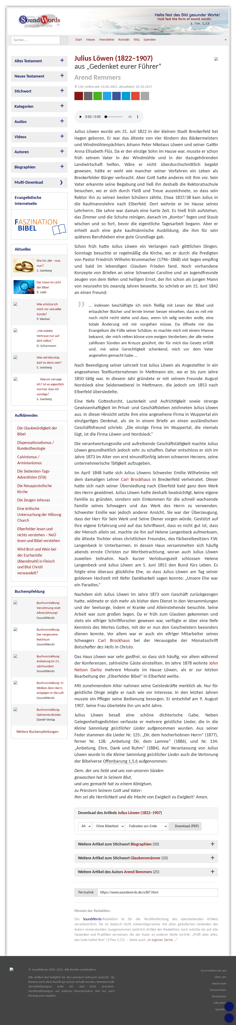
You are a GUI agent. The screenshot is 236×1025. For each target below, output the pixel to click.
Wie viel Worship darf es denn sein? (49, 362)
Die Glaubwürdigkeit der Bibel (37, 431)
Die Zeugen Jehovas (33, 500)
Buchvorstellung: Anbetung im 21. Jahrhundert (48, 664)
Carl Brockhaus (135, 479)
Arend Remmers (138, 872)
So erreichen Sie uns (213, 970)
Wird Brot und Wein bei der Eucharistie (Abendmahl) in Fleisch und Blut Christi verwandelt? (36, 561)
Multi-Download (29, 182)
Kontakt (124, 40)
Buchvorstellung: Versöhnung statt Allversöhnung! (49, 610)
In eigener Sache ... (162, 940)
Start (78, 40)
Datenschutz (218, 990)
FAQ (136, 40)
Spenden (150, 40)
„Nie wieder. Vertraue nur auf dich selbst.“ (48, 338)
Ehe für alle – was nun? (48, 266)
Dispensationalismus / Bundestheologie (35, 446)
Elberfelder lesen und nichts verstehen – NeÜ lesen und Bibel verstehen (38, 535)
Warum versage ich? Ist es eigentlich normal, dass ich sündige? (50, 389)
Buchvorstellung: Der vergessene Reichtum (48, 637)
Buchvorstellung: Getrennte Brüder (49, 715)
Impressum (219, 983)
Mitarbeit (220, 1003)
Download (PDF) (186, 826)
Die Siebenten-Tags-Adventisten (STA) (33, 474)
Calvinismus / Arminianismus (29, 460)
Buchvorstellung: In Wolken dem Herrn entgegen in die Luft (50, 690)
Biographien (141, 844)
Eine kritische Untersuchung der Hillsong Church (39, 515)
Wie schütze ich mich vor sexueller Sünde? (49, 312)
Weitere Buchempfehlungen (37, 732)
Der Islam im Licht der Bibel (49, 287)
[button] (222, 40)
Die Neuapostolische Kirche (34, 489)
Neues (90, 40)
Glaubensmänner (145, 858)
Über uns (220, 977)
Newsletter (106, 40)
